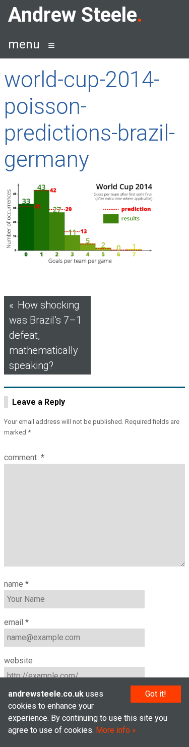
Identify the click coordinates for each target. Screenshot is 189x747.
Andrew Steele (72, 15)
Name (16, 584)
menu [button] (24, 44)
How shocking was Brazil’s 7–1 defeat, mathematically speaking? (45, 335)
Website (18, 660)
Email (16, 622)
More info (113, 730)
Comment (24, 457)
